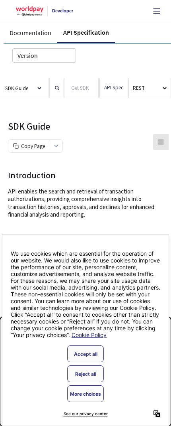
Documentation (30, 33)
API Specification (86, 32)
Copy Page (33, 146)
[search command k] (56, 88)
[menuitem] (150, 88)
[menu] (150, 87)
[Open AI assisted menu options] (56, 146)
